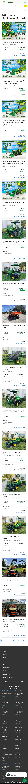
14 (26, 640)
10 (16, 640)
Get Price (22, 49)
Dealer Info (5, 664)
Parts (4, 657)
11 (18, 640)
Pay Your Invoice (7, 671)
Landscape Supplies (8, 677)
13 (23, 640)
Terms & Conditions (14, 688)
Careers (5, 661)
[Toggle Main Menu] (25, 2)
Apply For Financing (7, 674)
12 (21, 640)
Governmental (6, 667)
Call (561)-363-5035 (20, 55)
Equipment (5, 651)
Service (5, 654)
